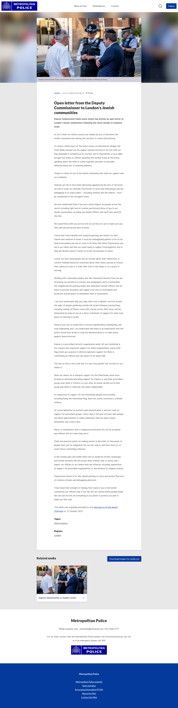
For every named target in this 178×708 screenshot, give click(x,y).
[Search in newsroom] (160, 6)
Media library (99, 6)
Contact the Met (89, 697)
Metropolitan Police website (89, 681)
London (57, 535)
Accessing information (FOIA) (89, 689)
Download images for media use (124, 559)
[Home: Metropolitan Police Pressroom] (19, 6)
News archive (80, 6)
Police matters (61, 523)
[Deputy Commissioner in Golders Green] (62, 580)
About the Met (89, 693)
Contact (115, 6)
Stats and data (89, 685)
